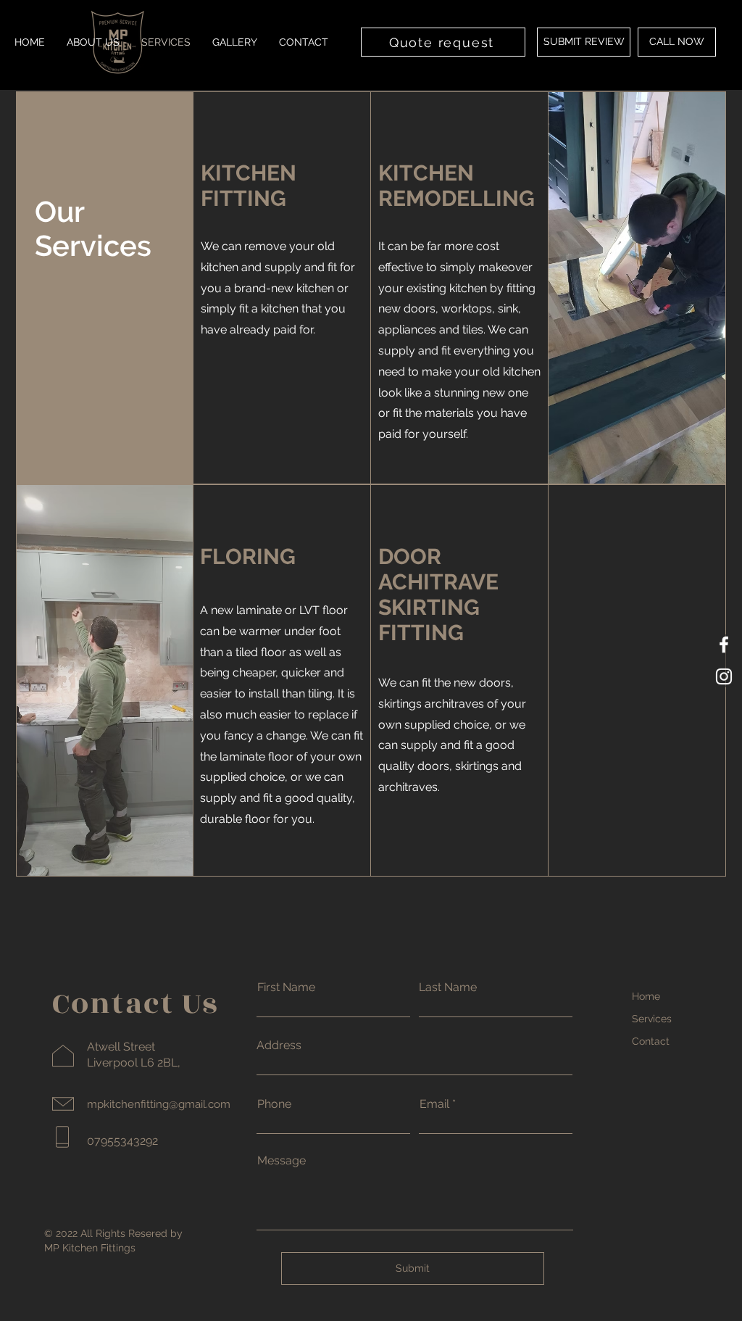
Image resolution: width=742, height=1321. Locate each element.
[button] (583, 42)
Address (279, 1045)
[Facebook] (724, 644)
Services (652, 1018)
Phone (274, 1104)
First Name (286, 987)
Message (281, 1161)
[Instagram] (724, 676)
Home (646, 996)
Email (434, 1104)
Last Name (448, 987)
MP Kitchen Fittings (90, 1248)
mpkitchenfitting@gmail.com (158, 1104)
